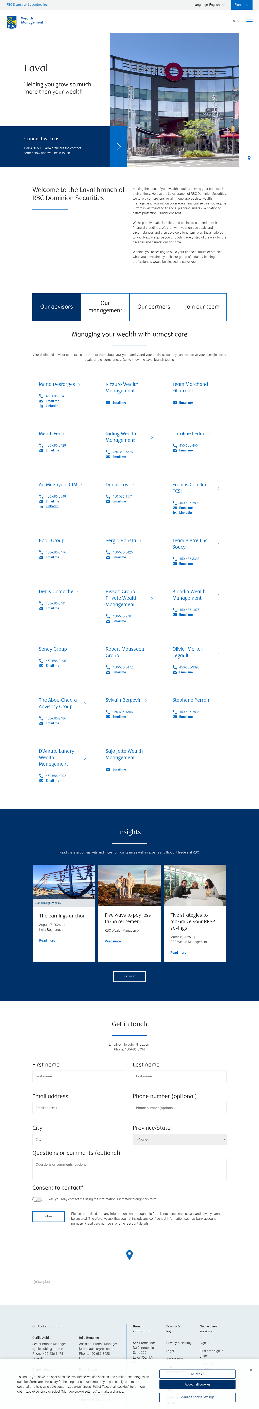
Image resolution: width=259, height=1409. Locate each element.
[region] (129, 1260)
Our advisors (56, 307)
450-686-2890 (189, 503)
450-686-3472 (123, 667)
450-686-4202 (56, 776)
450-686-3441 (56, 603)
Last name (146, 1065)
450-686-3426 (123, 552)
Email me (52, 401)
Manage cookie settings (197, 1397)
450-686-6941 (56, 396)
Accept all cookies (197, 1384)
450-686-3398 (189, 667)
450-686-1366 (123, 712)
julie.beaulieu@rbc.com (96, 1349)
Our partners (153, 307)
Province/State (151, 1128)
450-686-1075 (189, 610)
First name (45, 1065)
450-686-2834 (189, 712)
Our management (105, 307)
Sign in (204, 1343)
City (37, 1128)
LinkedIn (52, 406)
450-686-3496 (56, 661)
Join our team (202, 307)
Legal (170, 1351)
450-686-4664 (189, 445)
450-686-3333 (189, 559)
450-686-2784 (123, 616)
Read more (47, 940)
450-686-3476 (56, 552)
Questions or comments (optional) (76, 1153)
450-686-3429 (56, 445)
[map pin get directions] (129, 1255)
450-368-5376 (123, 452)
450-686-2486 (56, 718)
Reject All (197, 1374)
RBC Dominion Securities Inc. (27, 5)
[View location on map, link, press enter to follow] (129, 1260)
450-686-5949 (56, 496)
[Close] (251, 1369)
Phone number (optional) (165, 1097)
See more (130, 976)
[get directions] (129, 1255)
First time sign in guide (211, 1353)
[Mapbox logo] (42, 1282)
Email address (50, 1097)
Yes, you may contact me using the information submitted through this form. (103, 1199)
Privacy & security (179, 1343)
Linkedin (38, 1358)
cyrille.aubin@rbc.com (48, 1349)
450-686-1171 (123, 496)
